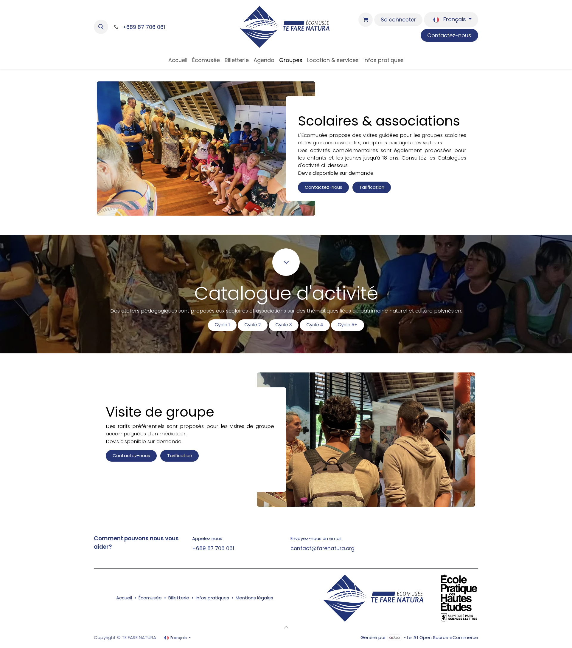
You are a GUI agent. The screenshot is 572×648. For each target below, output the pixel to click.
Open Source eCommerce (448, 637)
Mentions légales (254, 598)
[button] (101, 27)
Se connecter (398, 19)
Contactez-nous (449, 35)
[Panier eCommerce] (365, 20)
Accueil (124, 598)
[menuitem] (178, 60)
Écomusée (150, 598)
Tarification (371, 187)
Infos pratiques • (216, 598)
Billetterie (178, 598)
